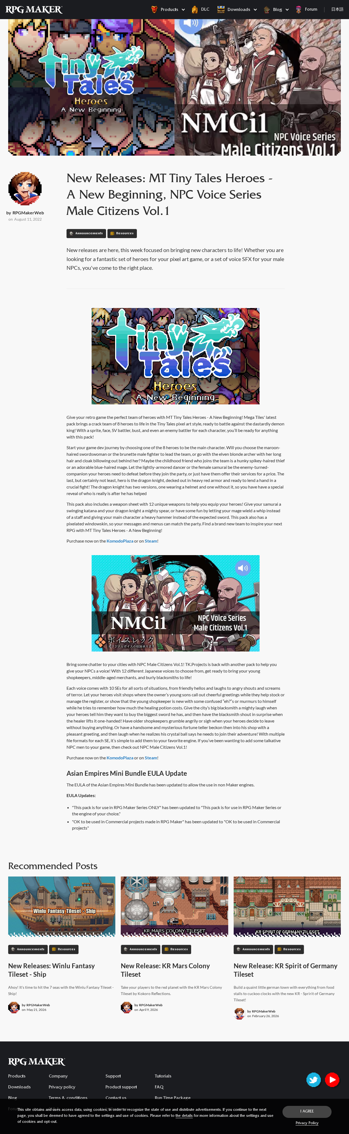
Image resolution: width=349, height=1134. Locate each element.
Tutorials (163, 1076)
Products (17, 1076)
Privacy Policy (307, 1124)
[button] (166, 9)
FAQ (159, 1087)
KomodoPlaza (120, 540)
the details (184, 1116)
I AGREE (307, 1112)
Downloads (19, 1087)
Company (58, 1076)
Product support (121, 1087)
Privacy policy (62, 1087)
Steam (151, 540)
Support (113, 1076)
